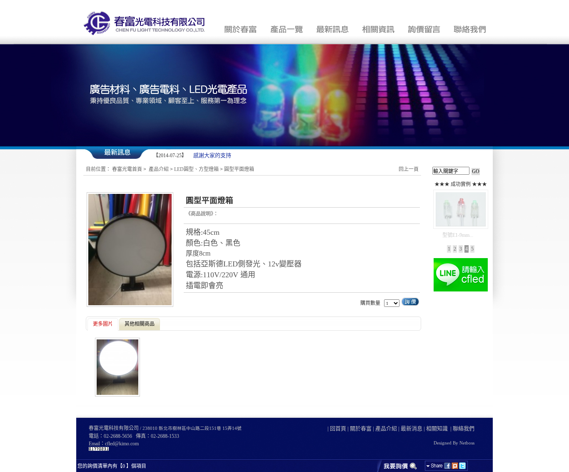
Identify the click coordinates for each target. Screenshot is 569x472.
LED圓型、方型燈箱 (196, 169)
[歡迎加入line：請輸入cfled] (461, 291)
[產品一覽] (286, 29)
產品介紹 (159, 169)
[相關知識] (378, 29)
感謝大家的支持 (209, 155)
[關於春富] (241, 29)
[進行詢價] (398, 465)
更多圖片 (103, 324)
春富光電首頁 (127, 169)
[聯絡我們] (470, 29)
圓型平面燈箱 (239, 169)
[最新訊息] (332, 29)
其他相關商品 (140, 324)
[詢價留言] (424, 29)
